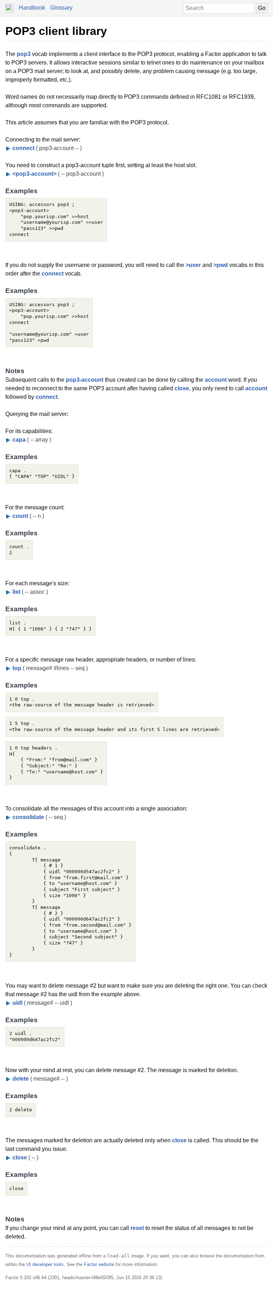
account (216, 380)
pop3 (24, 54)
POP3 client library (56, 31)
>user (193, 265)
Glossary (61, 8)
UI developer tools (45, 1264)
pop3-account (84, 380)
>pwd (220, 265)
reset (137, 1228)
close (182, 388)
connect (53, 274)
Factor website (99, 1264)
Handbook (32, 8)
